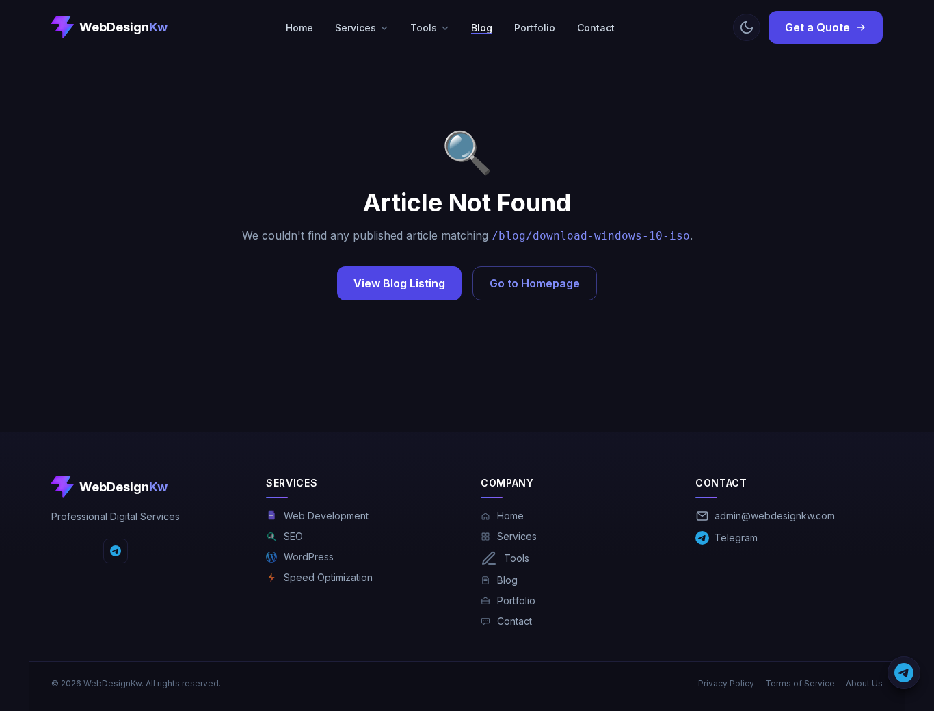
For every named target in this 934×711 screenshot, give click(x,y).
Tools (423, 28)
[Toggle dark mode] (746, 27)
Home (299, 28)
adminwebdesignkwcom (775, 515)
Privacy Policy (726, 683)
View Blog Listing (399, 283)
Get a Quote (817, 27)
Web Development (326, 515)
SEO (293, 536)
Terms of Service (800, 683)
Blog (481, 28)
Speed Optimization (328, 577)
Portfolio (534, 28)
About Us (864, 683)
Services (355, 28)
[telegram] (115, 551)
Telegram (736, 537)
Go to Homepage (535, 283)
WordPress (309, 557)
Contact (596, 28)
